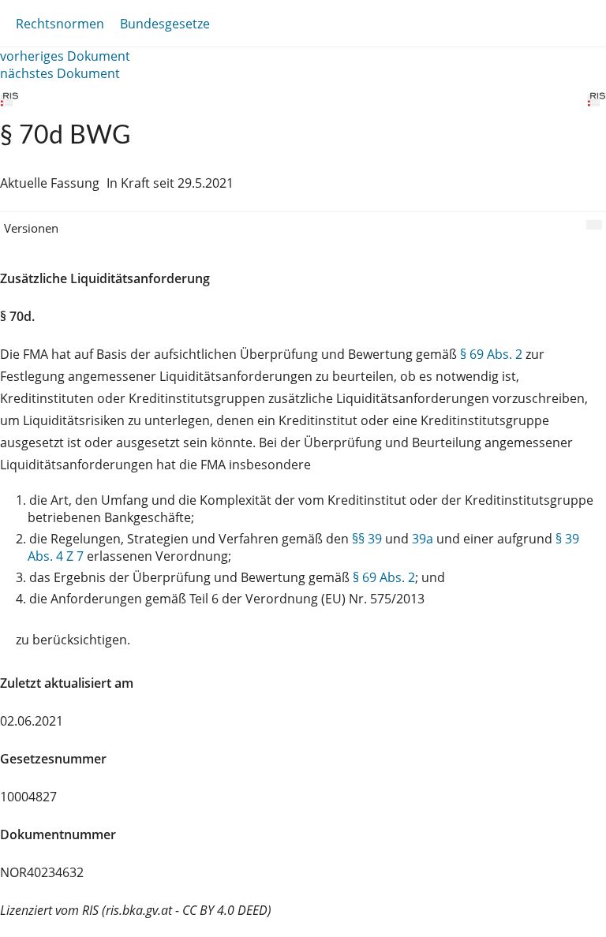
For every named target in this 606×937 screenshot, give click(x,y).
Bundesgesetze (165, 23)
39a (422, 538)
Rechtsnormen (60, 23)
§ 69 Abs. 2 (491, 354)
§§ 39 (367, 538)
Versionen (31, 228)
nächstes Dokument (60, 73)
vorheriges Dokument (65, 56)
